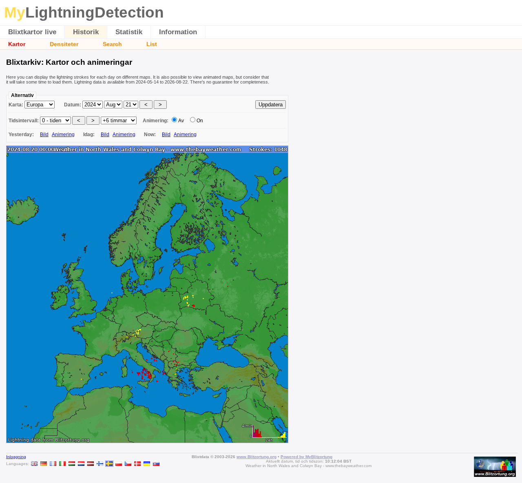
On (200, 121)
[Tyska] (44, 463)
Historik (86, 32)
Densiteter (64, 44)
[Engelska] (34, 463)
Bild (44, 134)
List (151, 44)
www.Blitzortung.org (256, 456)
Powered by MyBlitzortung (306, 456)
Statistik (128, 32)
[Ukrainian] (147, 463)
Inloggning (16, 456)
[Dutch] (81, 463)
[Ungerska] (72, 463)
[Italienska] (62, 463)
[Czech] (128, 463)
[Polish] (119, 463)
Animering (63, 134)
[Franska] (53, 463)
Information (178, 32)
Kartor (16, 44)
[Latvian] (90, 463)
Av (181, 121)
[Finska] (100, 463)
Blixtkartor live (32, 32)
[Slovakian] (156, 463)
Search (112, 44)
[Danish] (137, 463)
